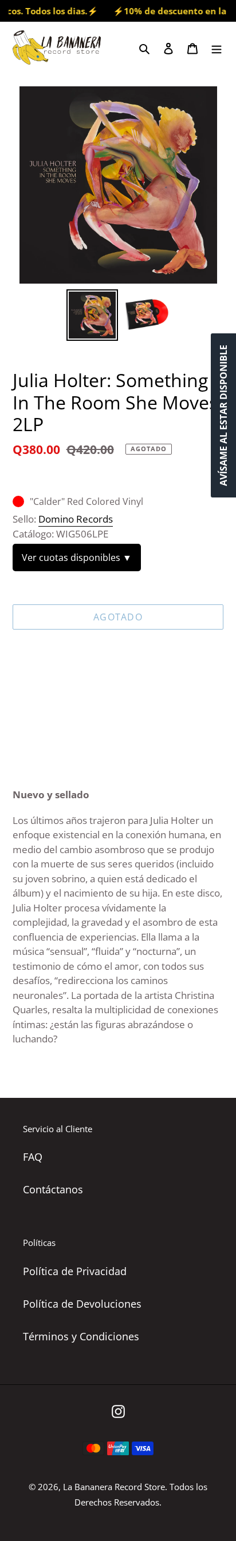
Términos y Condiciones (81, 1336)
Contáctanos (53, 1189)
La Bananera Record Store (114, 1486)
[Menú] (216, 47)
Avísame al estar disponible (223, 415)
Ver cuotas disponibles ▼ (77, 557)
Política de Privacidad (75, 1271)
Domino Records (75, 518)
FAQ (32, 1157)
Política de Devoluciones (82, 1304)
